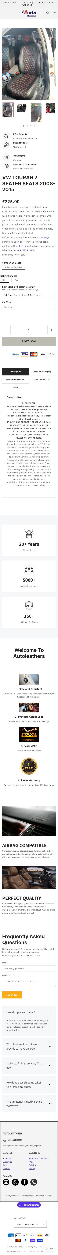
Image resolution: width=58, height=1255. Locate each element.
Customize (7, 1161)
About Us (7, 1158)
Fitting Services (8, 276)
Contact (6, 1168)
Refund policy (31, 1247)
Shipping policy (28, 1251)
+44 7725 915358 (26, 250)
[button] (3, 13)
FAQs (46, 237)
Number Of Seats (11, 263)
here (21, 246)
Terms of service (13, 1251)
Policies (32, 1165)
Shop (5, 1165)
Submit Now (12, 994)
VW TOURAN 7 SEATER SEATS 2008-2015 (28, 183)
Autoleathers (18, 1247)
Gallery (32, 1168)
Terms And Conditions (38, 1158)
